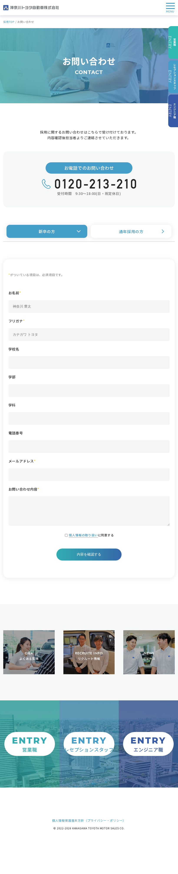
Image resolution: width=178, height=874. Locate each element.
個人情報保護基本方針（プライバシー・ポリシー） (89, 820)
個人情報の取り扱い (83, 535)
